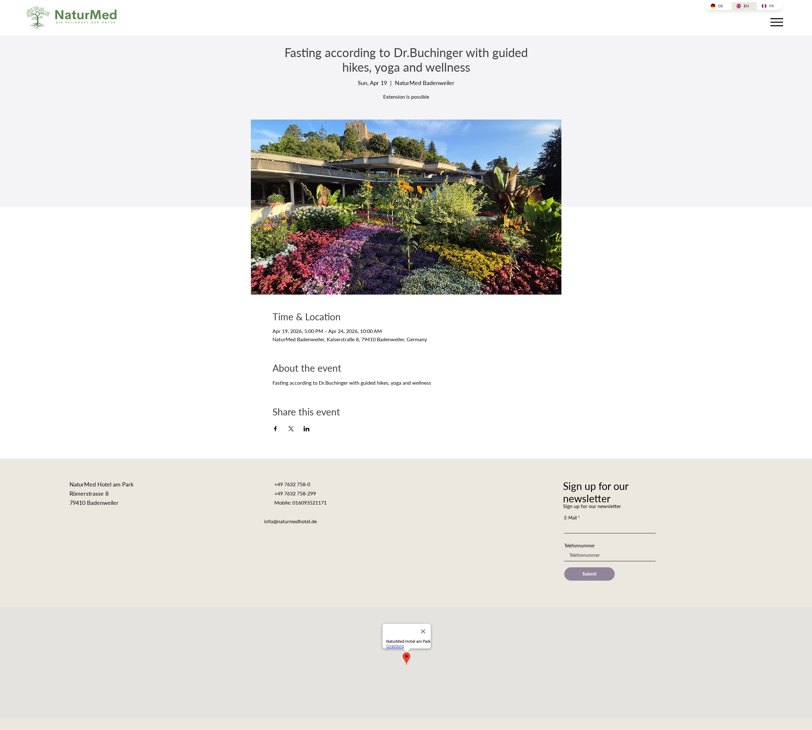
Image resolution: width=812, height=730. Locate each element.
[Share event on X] (291, 428)
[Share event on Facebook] (275, 428)
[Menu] (776, 22)
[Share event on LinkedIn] (307, 428)
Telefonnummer (579, 546)
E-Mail (570, 518)
